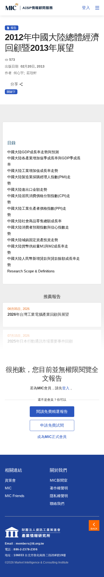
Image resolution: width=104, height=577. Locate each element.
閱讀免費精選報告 (52, 411)
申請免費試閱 (52, 425)
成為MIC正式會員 (52, 437)
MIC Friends (14, 496)
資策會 (10, 480)
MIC (8, 488)
